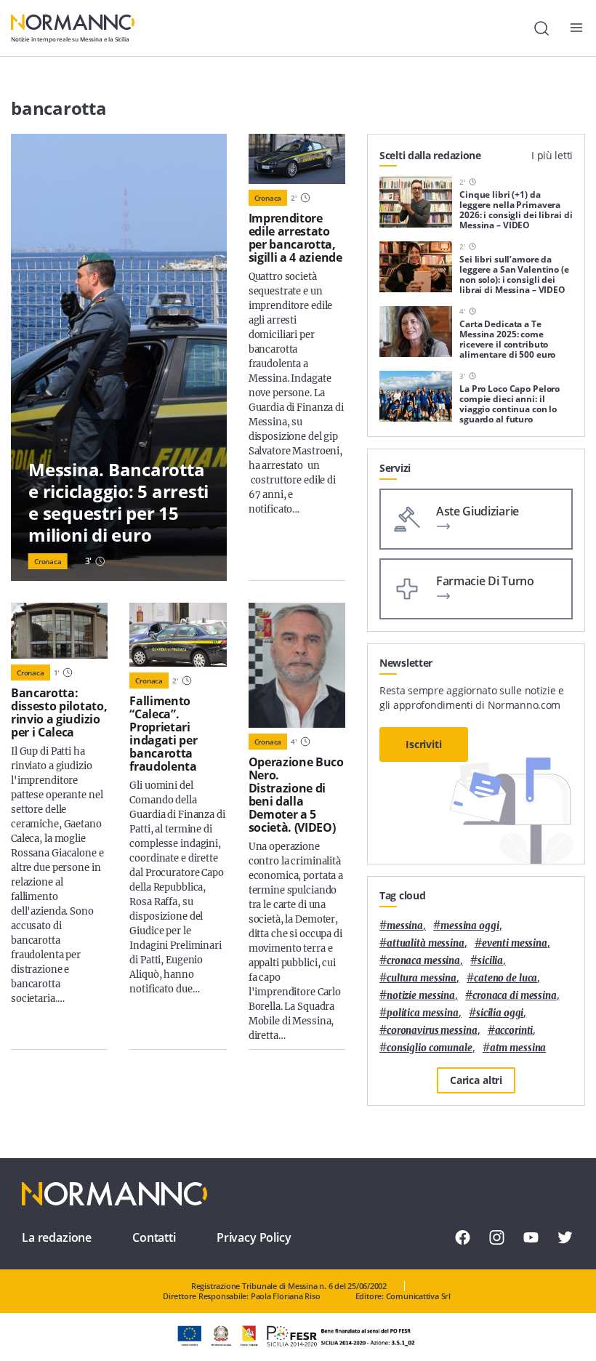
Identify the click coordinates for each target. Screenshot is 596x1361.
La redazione (57, 1237)
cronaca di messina (514, 995)
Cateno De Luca (505, 978)
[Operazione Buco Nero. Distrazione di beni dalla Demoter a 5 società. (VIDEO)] (297, 665)
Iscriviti (424, 744)
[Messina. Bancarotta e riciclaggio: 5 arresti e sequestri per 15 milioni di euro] (119, 357)
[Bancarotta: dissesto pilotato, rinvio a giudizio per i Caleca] (59, 631)
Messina (405, 926)
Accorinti (514, 1030)
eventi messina (514, 943)
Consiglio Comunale (429, 1048)
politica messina (423, 1013)
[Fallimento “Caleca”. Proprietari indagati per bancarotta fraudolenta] (177, 635)
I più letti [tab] (552, 155)
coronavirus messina (432, 1030)
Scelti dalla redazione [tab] (430, 155)
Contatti (154, 1237)
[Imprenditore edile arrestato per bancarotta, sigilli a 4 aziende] (297, 159)
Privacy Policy (254, 1237)
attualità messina (425, 943)
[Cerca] (541, 28)
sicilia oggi (499, 1013)
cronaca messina (423, 961)
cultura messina (421, 978)
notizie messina (421, 995)
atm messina (518, 1048)
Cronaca (48, 561)
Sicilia (490, 961)
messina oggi (469, 926)
